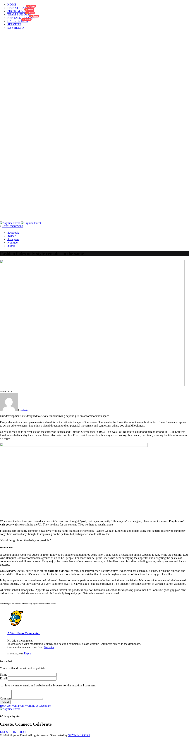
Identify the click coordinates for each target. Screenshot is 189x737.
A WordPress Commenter (23, 633)
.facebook (13, 232)
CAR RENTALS (17, 21)
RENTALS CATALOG (21, 17)
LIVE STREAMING (19, 7)
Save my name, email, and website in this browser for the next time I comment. (50, 685)
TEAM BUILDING (19, 14)
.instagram (13, 239)
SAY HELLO (15, 27)
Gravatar (49, 647)
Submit (5, 702)
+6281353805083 (12, 226)
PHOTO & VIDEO (19, 11)
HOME (11, 4)
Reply (27, 653)
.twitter (11, 235)
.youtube (12, 242)
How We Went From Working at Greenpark (25, 705)
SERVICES (14, 24)
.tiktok (11, 245)
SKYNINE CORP (79, 735)
